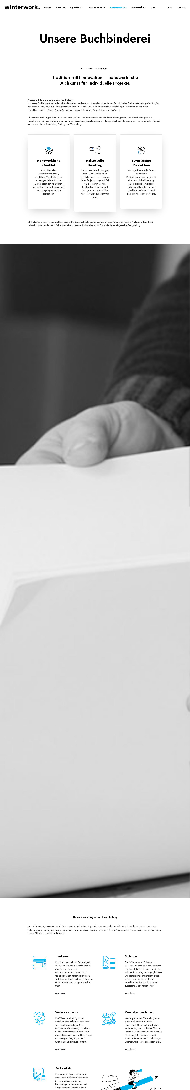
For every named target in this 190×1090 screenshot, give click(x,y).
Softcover (131, 956)
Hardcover (62, 956)
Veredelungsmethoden (139, 1012)
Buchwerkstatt (64, 1068)
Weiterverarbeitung (67, 1012)
